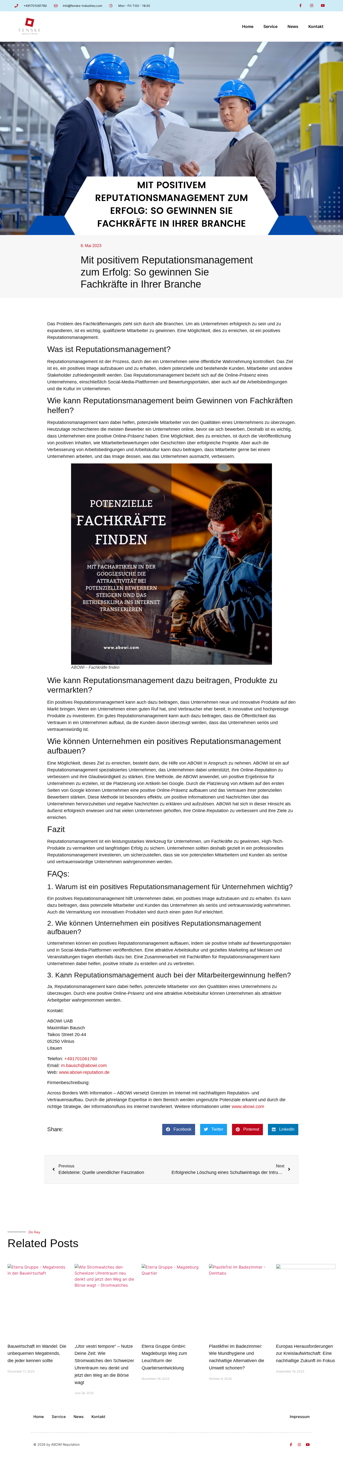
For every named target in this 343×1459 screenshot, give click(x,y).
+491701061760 (80, 1058)
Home (247, 26)
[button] (178, 1129)
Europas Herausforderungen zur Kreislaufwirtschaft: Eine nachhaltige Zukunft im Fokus (305, 1353)
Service (270, 26)
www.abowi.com (248, 1106)
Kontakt (315, 26)
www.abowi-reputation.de (84, 1072)
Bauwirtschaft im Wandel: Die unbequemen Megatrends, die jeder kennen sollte (37, 1353)
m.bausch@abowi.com (84, 1065)
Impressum (300, 1416)
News (293, 26)
